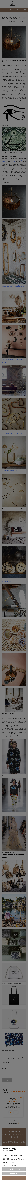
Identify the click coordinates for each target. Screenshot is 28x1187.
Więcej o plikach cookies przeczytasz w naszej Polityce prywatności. (12, 1164)
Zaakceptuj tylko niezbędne (14, 1169)
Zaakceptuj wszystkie (14, 1178)
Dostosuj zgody (14, 1173)
